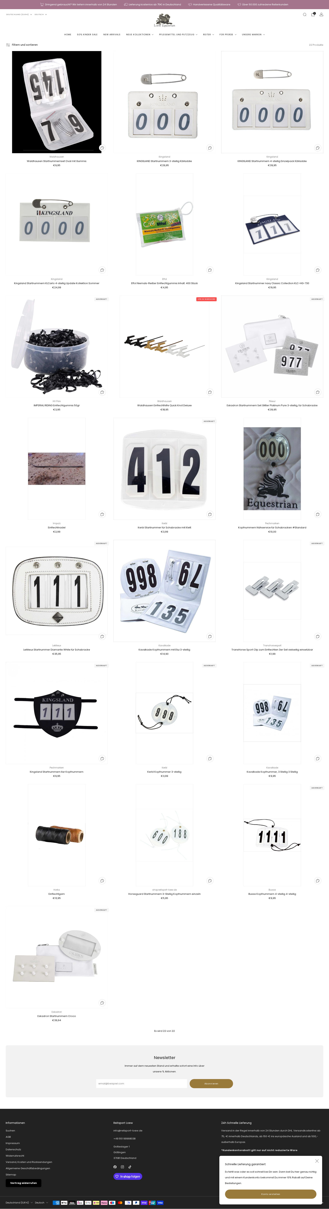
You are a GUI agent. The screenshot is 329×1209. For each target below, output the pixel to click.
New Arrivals (112, 34)
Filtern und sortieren (25, 45)
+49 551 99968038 (124, 1138)
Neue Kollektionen (138, 34)
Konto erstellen (270, 1194)
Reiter (207, 34)
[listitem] (79, 4)
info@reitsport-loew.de (127, 1130)
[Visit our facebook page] (115, 1167)
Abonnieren (211, 1083)
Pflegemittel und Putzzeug (176, 34)
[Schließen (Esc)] (317, 1161)
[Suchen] (305, 14)
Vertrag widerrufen (23, 1183)
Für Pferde (226, 34)
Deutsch (39, 14)
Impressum (13, 1143)
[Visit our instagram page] (122, 1167)
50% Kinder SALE (87, 34)
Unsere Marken (252, 34)
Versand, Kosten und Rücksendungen (29, 1162)
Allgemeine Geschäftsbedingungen (28, 1168)
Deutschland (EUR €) (17, 14)
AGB (8, 1137)
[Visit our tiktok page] (129, 1167)
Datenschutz (13, 1149)
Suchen (10, 1130)
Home (67, 34)
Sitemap (11, 1174)
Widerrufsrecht (15, 1156)
